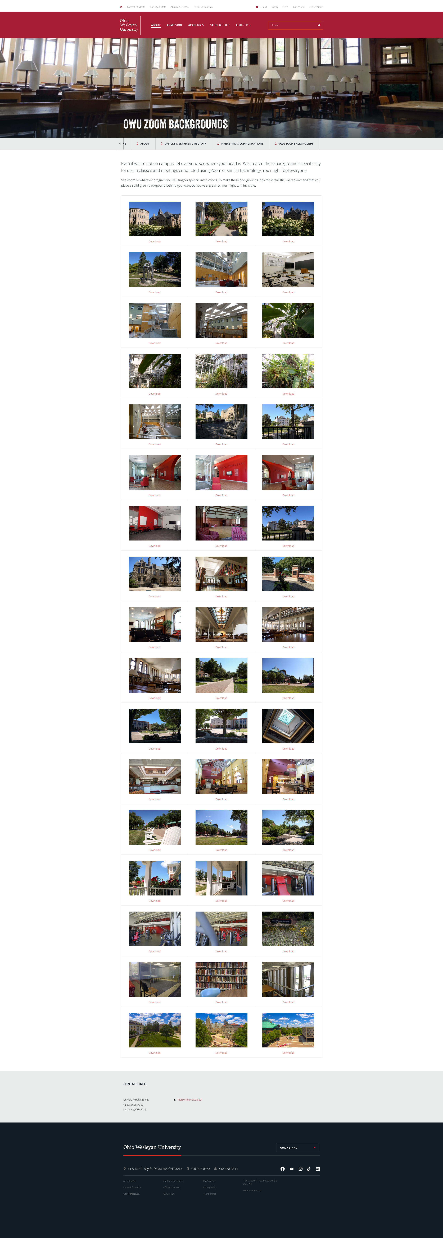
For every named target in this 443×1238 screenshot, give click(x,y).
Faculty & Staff (158, 7)
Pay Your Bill (209, 1181)
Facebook (283, 1169)
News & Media (316, 7)
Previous (119, 144)
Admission (174, 25)
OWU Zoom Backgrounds (296, 144)
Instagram (301, 1169)
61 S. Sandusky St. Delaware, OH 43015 (155, 1168)
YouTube (292, 1169)
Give (285, 7)
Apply (275, 7)
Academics (196, 25)
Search (319, 25)
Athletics (243, 25)
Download (155, 241)
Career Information (132, 1187)
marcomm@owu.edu (189, 1100)
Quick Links (288, 1148)
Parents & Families (203, 7)
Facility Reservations (173, 1181)
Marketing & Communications (242, 144)
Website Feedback (252, 1190)
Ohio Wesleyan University (130, 29)
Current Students (136, 7)
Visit (265, 7)
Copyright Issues (131, 1194)
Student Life (219, 25)
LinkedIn (318, 1169)
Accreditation (129, 1181)
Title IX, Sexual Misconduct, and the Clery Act (260, 1182)
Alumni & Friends (179, 7)
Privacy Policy (209, 1187)
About (156, 25)
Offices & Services (171, 1187)
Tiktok (309, 1169)
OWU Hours (169, 1194)
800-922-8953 (200, 1168)
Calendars (298, 7)
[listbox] (298, 1147)
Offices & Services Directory (185, 144)
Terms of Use (209, 1194)
